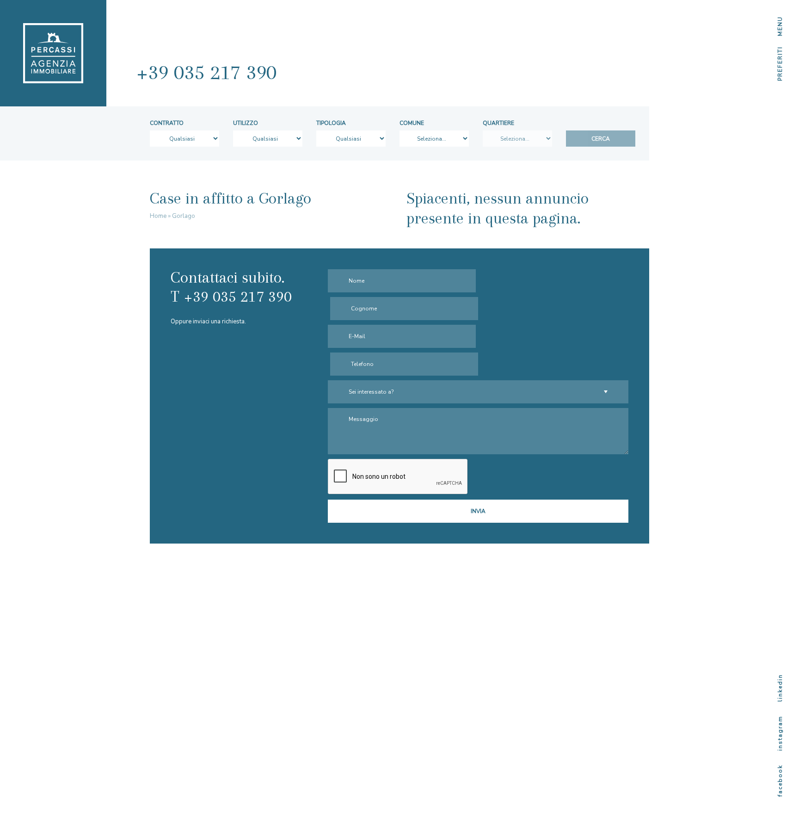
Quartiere (498, 123)
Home (158, 216)
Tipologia (331, 123)
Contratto (167, 123)
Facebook (780, 781)
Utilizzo (245, 123)
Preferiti (780, 63)
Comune (412, 123)
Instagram (780, 733)
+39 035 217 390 (206, 72)
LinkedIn (780, 688)
